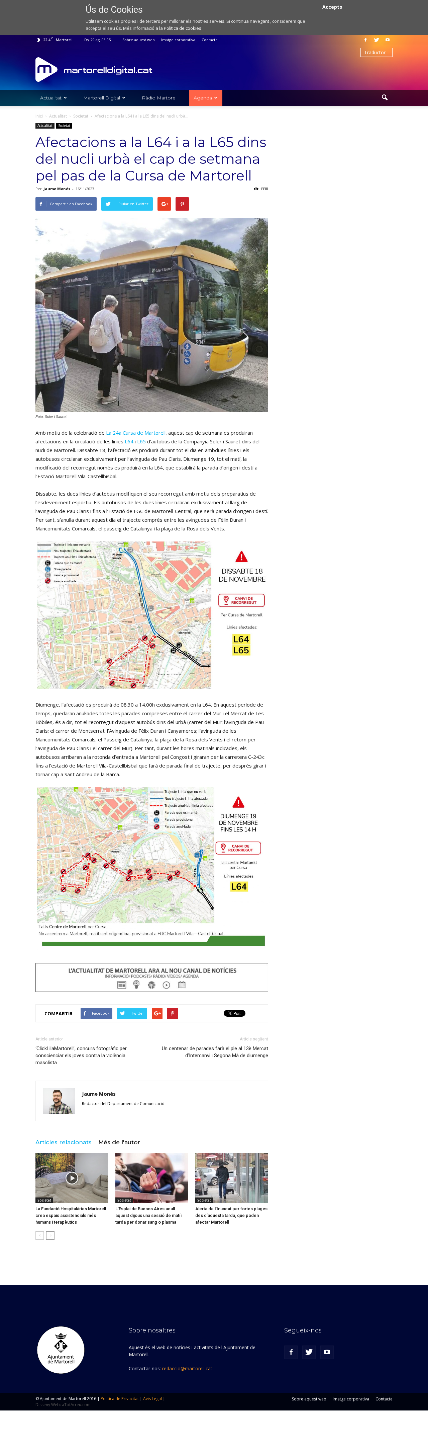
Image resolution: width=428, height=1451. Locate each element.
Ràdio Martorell (160, 98)
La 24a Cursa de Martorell (136, 432)
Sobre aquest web (138, 39)
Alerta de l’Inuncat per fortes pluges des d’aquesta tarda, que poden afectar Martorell (231, 1215)
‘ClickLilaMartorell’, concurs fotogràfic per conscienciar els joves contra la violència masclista (81, 1055)
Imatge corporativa (178, 39)
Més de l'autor (119, 1142)
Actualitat (51, 98)
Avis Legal (152, 1398)
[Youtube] (388, 40)
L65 (141, 441)
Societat (64, 125)
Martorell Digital (101, 98)
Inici (39, 116)
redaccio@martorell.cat (187, 1368)
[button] (385, 98)
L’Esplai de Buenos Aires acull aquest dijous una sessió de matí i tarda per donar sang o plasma (148, 1215)
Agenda (203, 98)
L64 (129, 441)
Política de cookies (182, 28)
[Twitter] (376, 40)
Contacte (210, 39)
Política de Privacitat (120, 1398)
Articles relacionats (63, 1142)
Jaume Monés (56, 188)
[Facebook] (365, 40)
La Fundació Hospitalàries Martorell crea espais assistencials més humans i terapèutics (70, 1215)
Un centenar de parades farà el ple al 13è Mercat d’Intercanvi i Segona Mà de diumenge (215, 1052)
